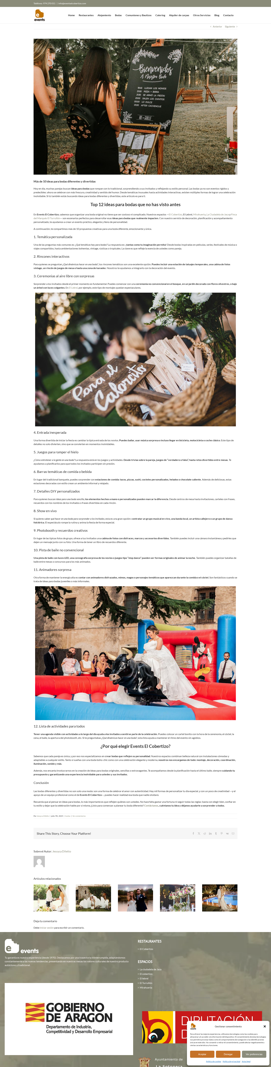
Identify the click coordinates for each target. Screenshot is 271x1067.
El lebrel (144, 978)
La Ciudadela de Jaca (218, 214)
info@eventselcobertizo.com (72, 3)
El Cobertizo (175, 214)
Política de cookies (213, 1061)
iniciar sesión (47, 927)
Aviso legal (246, 1061)
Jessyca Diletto (43, 816)
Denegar (228, 1054)
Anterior (217, 26)
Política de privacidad (231, 1061)
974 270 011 (49, 3)
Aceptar (202, 1054)
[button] (264, 1026)
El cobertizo (146, 974)
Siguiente (230, 26)
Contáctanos (151, 805)
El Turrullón (146, 983)
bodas (67, 816)
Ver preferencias (254, 1054)
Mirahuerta (199, 214)
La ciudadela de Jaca (150, 969)
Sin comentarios (79, 816)
